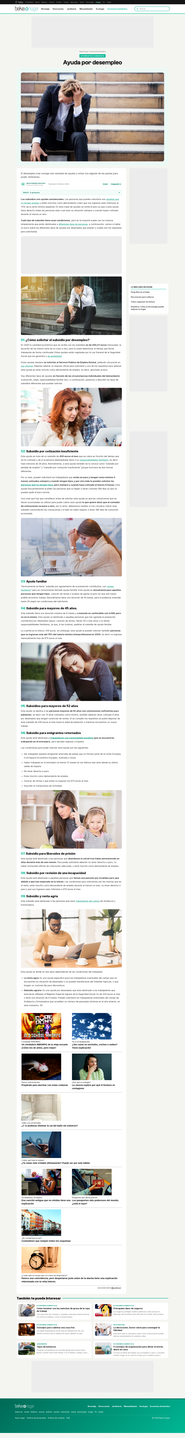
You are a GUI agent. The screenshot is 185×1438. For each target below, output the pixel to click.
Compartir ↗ (116, 184)
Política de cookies (56, 1418)
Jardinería (71, 9)
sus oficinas (27, 366)
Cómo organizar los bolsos (143, 302)
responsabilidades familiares (94, 460)
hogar (90, 1412)
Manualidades (86, 9)
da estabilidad (54, 356)
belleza (34, 1412)
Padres (59, 2)
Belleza (44, 2)
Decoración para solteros (142, 297)
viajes (100, 1412)
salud (73, 1412)
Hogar (98, 2)
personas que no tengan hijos (37, 485)
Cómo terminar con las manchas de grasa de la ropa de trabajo (63, 1309)
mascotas (65, 1412)
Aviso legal (20, 1418)
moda (26, 1412)
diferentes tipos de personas (73, 224)
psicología (82, 1412)
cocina (42, 1412)
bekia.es (19, 1412)
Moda (37, 2)
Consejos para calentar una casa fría (56, 1327)
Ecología (100, 9)
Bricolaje (45, 9)
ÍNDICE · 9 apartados (71, 193)
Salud (82, 2)
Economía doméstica (117, 9)
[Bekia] (19, 2)
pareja (56, 1412)
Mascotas (74, 2)
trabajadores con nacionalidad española (71, 738)
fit (96, 1412)
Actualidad (29, 2)
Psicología (90, 2)
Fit (104, 2)
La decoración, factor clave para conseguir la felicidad (136, 1328)
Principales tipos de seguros (128, 1308)
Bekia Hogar (84, 51)
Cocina (51, 2)
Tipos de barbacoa (46, 1346)
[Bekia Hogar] (27, 9)
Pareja (66, 2)
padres (49, 1412)
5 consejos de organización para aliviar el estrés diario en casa (138, 1348)
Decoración (58, 9)
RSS (68, 1418)
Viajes (109, 2)
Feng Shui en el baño (140, 292)
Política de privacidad (36, 1418)
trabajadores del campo (88, 901)
